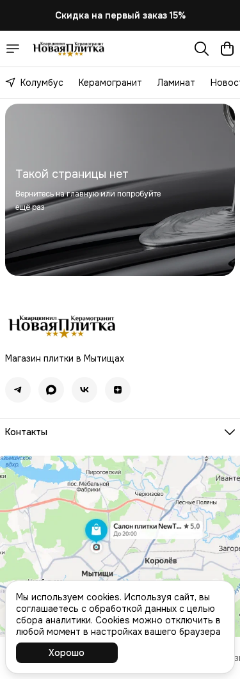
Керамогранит (110, 82)
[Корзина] (227, 48)
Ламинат (176, 82)
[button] (18, 390)
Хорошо (66, 653)
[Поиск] (201, 48)
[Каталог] (12, 48)
